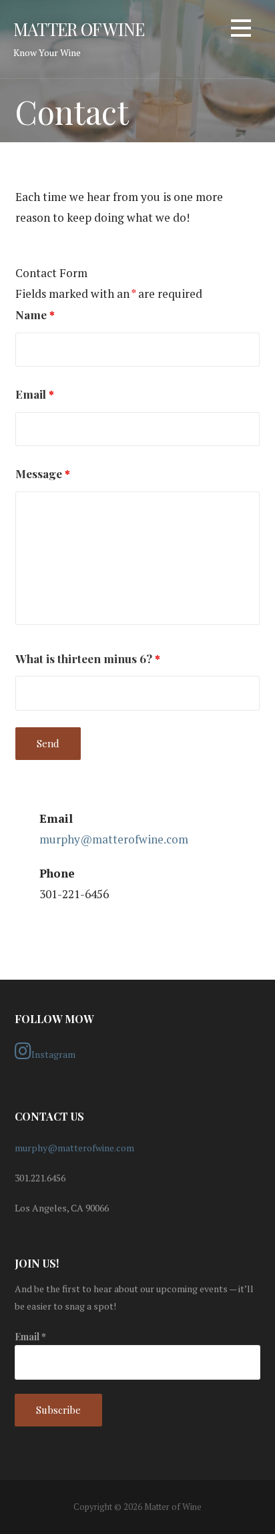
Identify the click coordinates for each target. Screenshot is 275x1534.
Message (42, 473)
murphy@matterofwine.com (113, 839)
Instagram (53, 1054)
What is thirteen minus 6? (87, 658)
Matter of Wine (78, 28)
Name (35, 314)
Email (34, 393)
